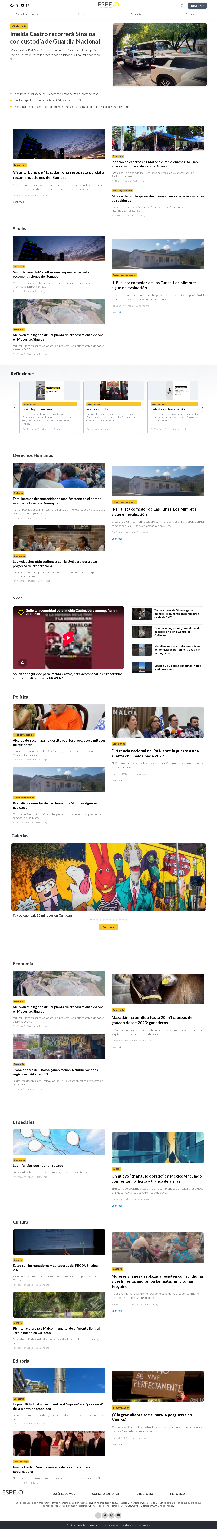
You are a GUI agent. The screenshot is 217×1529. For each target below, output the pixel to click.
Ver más (108, 927)
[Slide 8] (113, 920)
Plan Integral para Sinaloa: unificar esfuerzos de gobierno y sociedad (56, 94)
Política (81, 14)
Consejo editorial (106, 1493)
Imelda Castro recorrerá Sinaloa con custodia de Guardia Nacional (55, 37)
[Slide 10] (120, 920)
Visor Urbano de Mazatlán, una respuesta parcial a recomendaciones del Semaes (51, 274)
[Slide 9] (116, 920)
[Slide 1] (91, 920)
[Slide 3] (97, 920)
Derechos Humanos (27, 14)
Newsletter (197, 5)
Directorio (144, 1493)
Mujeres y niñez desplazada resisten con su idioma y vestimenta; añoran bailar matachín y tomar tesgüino (157, 1281)
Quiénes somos (64, 1493)
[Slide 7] (110, 920)
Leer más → (20, 201)
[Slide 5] (104, 920)
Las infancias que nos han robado (38, 1165)
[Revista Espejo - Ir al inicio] (13, 1492)
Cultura (190, 14)
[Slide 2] (94, 920)
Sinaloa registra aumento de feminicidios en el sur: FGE (48, 100)
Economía (135, 14)
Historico (177, 1493)
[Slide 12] (126, 920)
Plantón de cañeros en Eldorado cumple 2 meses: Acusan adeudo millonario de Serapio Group (71, 106)
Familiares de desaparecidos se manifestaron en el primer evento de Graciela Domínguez (57, 500)
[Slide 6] (107, 920)
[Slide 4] (100, 920)
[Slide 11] (123, 920)
